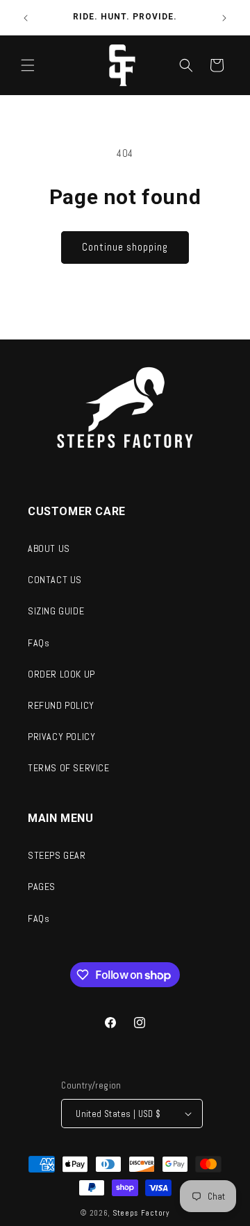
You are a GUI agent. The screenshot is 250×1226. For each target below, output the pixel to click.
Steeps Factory (140, 1213)
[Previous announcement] (25, 18)
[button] (27, 65)
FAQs (38, 643)
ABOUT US (49, 548)
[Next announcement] (224, 18)
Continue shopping (125, 246)
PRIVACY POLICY (61, 736)
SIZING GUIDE (56, 611)
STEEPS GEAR (57, 855)
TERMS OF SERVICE (69, 768)
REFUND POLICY (61, 705)
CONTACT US (55, 579)
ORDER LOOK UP (61, 674)
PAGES (42, 886)
